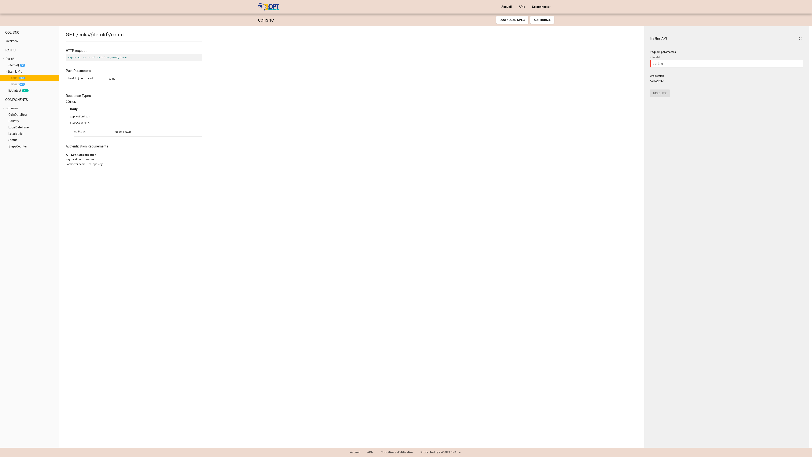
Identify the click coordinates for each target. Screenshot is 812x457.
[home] (268, 7)
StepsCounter (78, 122)
